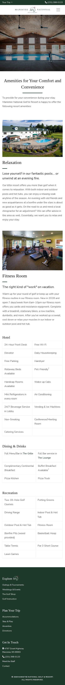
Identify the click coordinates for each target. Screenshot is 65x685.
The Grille (28, 453)
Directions (7, 630)
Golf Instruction (9, 598)
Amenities (7, 626)
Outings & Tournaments (13, 584)
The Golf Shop (9, 594)
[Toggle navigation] (58, 10)
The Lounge (44, 458)
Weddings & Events (11, 589)
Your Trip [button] (6, 2)
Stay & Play (7, 621)
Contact (5, 666)
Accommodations (10, 616)
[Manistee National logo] (32, 10)
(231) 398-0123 (55, 2)
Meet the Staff (8, 661)
